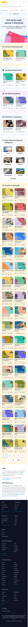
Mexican (3, 600)
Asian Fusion (4, 596)
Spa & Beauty (4, 547)
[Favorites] (16, 1)
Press (16, 520)
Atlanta (3, 562)
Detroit (3, 568)
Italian (3, 594)
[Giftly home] (4, 2)
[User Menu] (24, 1)
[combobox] (14, 6)
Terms (3, 532)
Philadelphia (4, 576)
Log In (16, 509)
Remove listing (4, 520)
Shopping (20, 164)
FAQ (3, 509)
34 (13, 460)
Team (16, 518)
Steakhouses (16, 592)
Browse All (16, 584)
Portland (3, 578)
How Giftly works (5, 507)
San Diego (4, 580)
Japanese (16, 600)
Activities (15, 545)
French (15, 594)
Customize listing (5, 518)
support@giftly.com (6, 479)
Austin (15, 562)
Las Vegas (4, 570)
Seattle (15, 582)
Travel (7, 153)
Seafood (20, 153)
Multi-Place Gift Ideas (6, 611)
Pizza (15, 596)
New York (3, 574)
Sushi (3, 598)
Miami (3, 572)
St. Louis (15, 578)
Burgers (15, 598)
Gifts (10, 13)
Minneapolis (16, 572)
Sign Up (16, 507)
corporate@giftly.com (19, 511)
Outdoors (16, 547)
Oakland (15, 574)
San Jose (3, 582)
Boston (3, 564)
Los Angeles (16, 570)
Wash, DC (4, 584)
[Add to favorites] (13, 50)
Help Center (4, 505)
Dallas (3, 566)
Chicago (15, 564)
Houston (15, 568)
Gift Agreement (5, 536)
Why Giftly (17, 505)
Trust (16, 522)
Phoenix (15, 576)
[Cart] (19, 1)
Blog (15, 524)
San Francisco (16, 580)
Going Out (4, 549)
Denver (15, 566)
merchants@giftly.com (6, 525)
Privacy (3, 534)
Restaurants (8, 164)
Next (18, 460)
